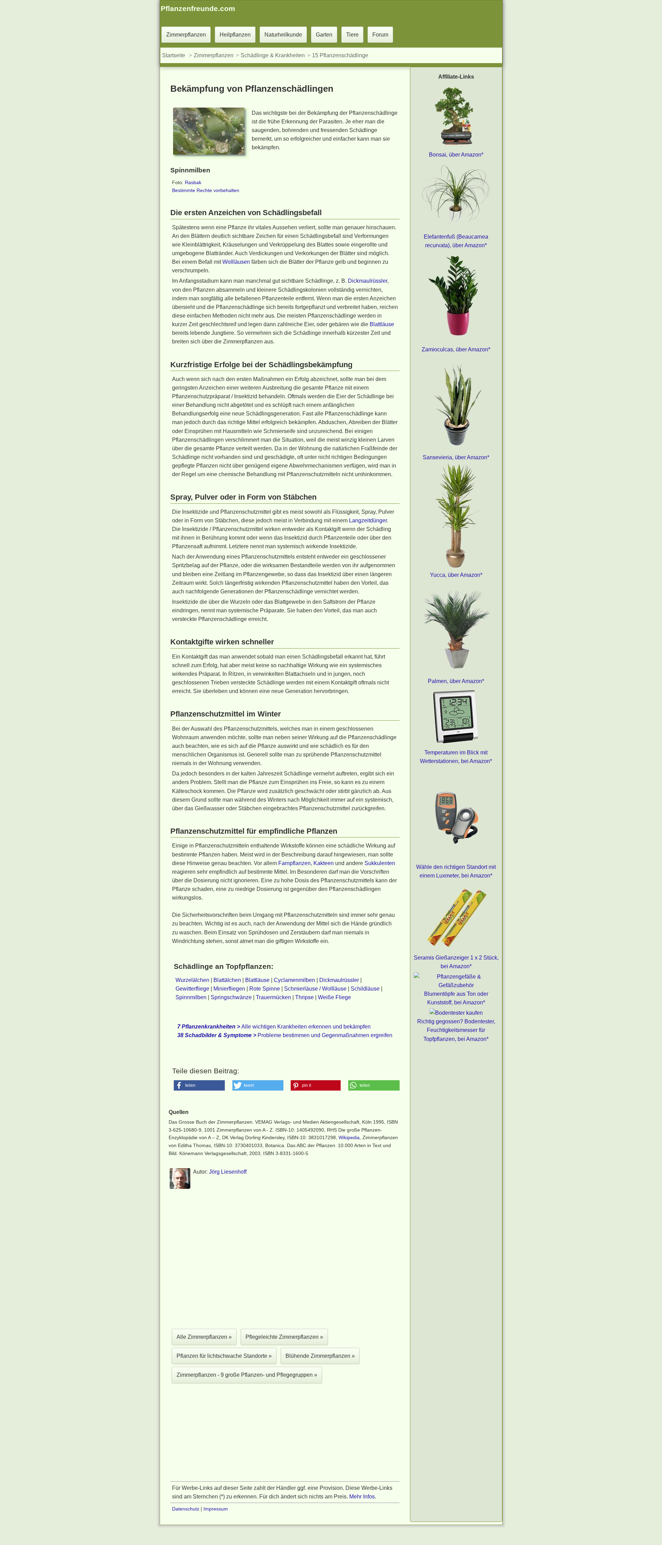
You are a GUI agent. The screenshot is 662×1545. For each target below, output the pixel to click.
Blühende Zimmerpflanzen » (320, 1356)
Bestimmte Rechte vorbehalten (205, 190)
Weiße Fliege (334, 997)
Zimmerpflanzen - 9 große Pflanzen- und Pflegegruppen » (247, 1375)
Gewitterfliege (192, 989)
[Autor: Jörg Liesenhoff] (180, 1188)
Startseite (173, 55)
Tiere (352, 35)
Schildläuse (365, 989)
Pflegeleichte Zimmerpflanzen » (284, 1337)
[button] (199, 1085)
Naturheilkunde (283, 35)
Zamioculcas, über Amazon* (456, 349)
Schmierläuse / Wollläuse (315, 989)
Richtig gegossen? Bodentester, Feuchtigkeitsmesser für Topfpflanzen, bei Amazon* (456, 1030)
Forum (380, 35)
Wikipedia (349, 1137)
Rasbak (193, 182)
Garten (324, 35)
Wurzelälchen (192, 980)
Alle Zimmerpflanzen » (204, 1337)
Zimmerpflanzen (186, 35)
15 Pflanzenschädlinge (340, 55)
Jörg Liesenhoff (228, 1172)
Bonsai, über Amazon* (456, 155)
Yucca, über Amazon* (456, 575)
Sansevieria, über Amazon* (456, 457)
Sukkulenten (379, 863)
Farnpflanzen (294, 863)
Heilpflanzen (235, 35)
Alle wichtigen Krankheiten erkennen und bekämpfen (274, 1027)
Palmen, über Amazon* (456, 681)
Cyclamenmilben (294, 980)
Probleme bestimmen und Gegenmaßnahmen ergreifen (284, 1035)
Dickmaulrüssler (367, 281)
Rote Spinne (264, 989)
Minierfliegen (229, 989)
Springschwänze (231, 997)
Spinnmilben (191, 997)
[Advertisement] (285, 1261)
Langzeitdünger (368, 520)
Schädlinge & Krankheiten (273, 55)
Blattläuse (382, 324)
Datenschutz (185, 1509)
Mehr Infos (362, 1496)
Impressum (215, 1509)
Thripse (304, 997)
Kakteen (323, 863)
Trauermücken (273, 997)
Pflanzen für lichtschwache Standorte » (224, 1356)
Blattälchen (227, 980)
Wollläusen (236, 262)
